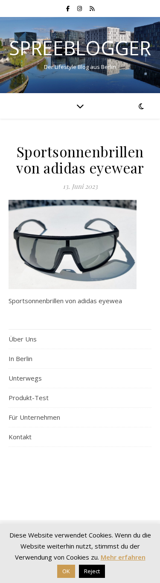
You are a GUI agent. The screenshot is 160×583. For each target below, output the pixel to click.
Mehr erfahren (123, 557)
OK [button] (66, 571)
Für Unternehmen (34, 417)
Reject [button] (92, 571)
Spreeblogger (80, 47)
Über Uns (23, 339)
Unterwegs (25, 378)
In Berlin (20, 358)
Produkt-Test (29, 397)
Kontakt (20, 436)
